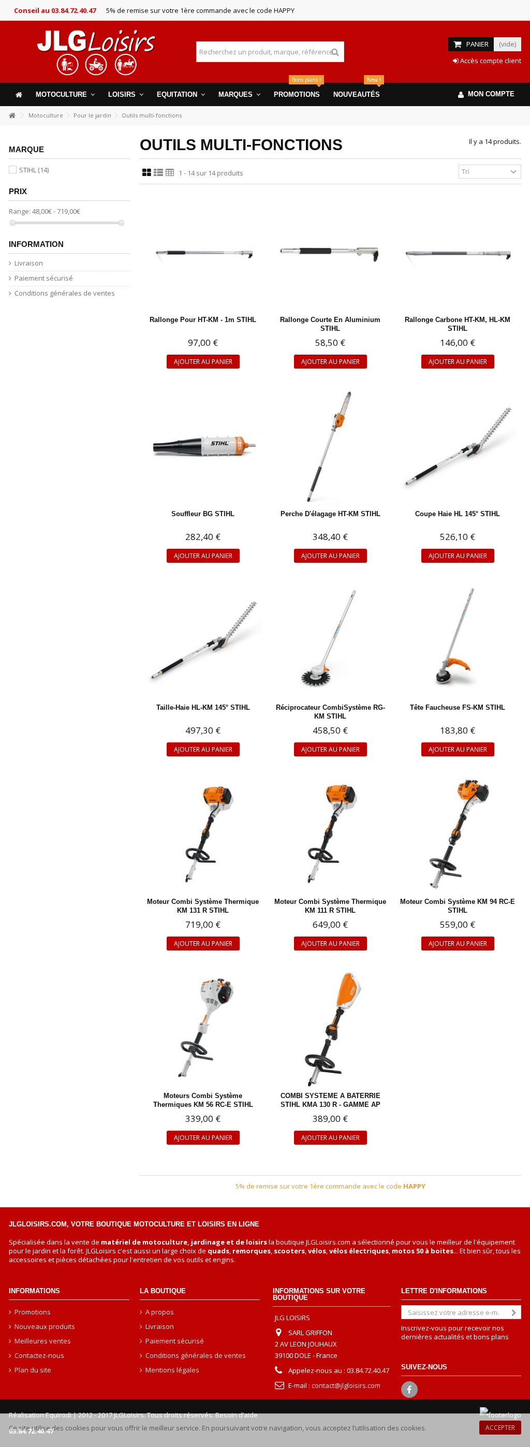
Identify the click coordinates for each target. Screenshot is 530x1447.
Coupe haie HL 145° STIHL (457, 514)
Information (36, 244)
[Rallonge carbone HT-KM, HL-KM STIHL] (458, 254)
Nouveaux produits (44, 1326)
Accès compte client (490, 60)
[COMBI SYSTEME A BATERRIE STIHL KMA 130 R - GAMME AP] (330, 1030)
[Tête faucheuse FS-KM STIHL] (458, 642)
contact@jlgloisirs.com (346, 1385)
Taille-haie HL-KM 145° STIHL (203, 707)
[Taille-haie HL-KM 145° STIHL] (203, 642)
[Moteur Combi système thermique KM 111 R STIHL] (330, 836)
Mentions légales (172, 1370)
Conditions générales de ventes (64, 293)
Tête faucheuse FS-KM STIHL (457, 707)
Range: (20, 211)
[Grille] (146, 173)
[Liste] (158, 173)
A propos (159, 1312)
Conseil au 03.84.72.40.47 (55, 10)
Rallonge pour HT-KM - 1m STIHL (203, 320)
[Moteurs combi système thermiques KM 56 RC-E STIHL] (203, 1030)
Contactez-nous (39, 1355)
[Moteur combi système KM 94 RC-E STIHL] (458, 836)
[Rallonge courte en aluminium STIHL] (330, 254)
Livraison (28, 263)
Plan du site (32, 1370)
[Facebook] (409, 1389)
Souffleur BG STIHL (202, 514)
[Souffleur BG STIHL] (203, 448)
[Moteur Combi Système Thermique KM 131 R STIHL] (203, 836)
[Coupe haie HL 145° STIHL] (458, 448)
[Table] (170, 173)
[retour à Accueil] (12, 115)
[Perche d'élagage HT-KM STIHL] (330, 448)
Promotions (32, 1312)
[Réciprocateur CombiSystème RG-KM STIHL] (330, 642)
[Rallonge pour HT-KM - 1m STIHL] (203, 254)
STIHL (34, 169)
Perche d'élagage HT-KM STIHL (330, 514)
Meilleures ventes (42, 1341)
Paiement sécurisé (43, 278)
